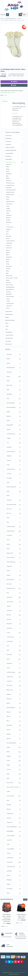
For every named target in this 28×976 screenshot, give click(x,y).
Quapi (7, 271)
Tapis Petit (14, 840)
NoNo (7, 261)
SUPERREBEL (14, 831)
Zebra (14, 893)
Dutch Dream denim (14, 504)
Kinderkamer (8, 156)
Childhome (14, 456)
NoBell (7, 259)
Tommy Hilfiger (14, 849)
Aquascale (14, 372)
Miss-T (14, 721)
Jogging (8, 208)
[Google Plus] (15, 961)
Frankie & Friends (10, 192)
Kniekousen (9, 222)
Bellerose (14, 416)
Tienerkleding (8, 332)
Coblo (14, 465)
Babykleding (8, 138)
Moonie (14, 730)
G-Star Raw (14, 535)
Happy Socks (14, 553)
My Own (14, 738)
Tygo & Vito (9, 305)
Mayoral (8, 250)
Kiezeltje (8, 220)
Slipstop (14, 809)
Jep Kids (14, 606)
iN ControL (14, 584)
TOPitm (8, 301)
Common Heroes (10, 185)
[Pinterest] (21, 961)
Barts (14, 398)
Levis (14, 646)
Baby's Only (14, 385)
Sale (6, 329)
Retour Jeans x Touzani (11, 278)
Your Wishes (14, 889)
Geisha (7, 197)
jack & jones (14, 597)
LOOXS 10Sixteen (10, 241)
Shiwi (14, 800)
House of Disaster (14, 562)
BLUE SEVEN (14, 425)
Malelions (14, 694)
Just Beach (8, 215)
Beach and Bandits (14, 407)
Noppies (14, 756)
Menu (2, 14)
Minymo (8, 252)
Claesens (14, 460)
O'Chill (7, 264)
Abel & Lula (8, 164)
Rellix (7, 273)
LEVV (7, 234)
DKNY (14, 496)
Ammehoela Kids (14, 368)
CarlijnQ (14, 438)
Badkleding (8, 173)
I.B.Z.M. (14, 571)
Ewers (14, 518)
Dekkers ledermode (14, 487)
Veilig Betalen (8, 933)
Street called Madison (14, 827)
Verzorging (8, 341)
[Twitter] (9, 961)
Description (5, 101)
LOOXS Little (9, 243)
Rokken (8, 280)
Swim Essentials (10, 296)
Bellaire (7, 178)
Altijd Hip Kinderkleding (7, 972)
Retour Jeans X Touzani (14, 787)
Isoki (14, 593)
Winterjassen (8, 344)
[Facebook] (6, 961)
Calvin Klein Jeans (14, 434)
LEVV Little (8, 236)
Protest (14, 769)
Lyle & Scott (9, 248)
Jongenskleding (9, 153)
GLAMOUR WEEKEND (10, 150)
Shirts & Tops (9, 285)
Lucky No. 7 (9, 245)
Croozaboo (14, 478)
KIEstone (8, 217)
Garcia (14, 540)
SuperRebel (9, 294)
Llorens (14, 668)
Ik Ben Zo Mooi (14, 580)
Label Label (14, 628)
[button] (25, 26)
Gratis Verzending (9, 945)
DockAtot (14, 500)
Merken (7, 317)
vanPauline (14, 871)
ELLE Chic (14, 509)
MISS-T (8, 255)
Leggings (8, 229)
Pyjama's (8, 268)
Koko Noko (14, 624)
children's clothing (9, 147)
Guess (7, 199)
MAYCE (14, 703)
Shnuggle (14, 805)
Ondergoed (8, 266)
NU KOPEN (15, 113)
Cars (14, 443)
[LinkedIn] (12, 961)
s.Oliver (14, 791)
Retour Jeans (9, 275)
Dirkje (14, 491)
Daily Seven (9, 187)
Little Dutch (14, 663)
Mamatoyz (14, 699)
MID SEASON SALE (10, 320)
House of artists (14, 557)
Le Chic (13, 92)
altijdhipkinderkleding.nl (14, 974)
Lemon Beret (14, 641)
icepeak (14, 575)
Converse (14, 474)
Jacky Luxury (9, 204)
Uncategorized (9, 338)
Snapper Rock (14, 814)
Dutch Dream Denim (11, 190)
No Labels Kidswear (14, 743)
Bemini (14, 421)
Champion (14, 447)
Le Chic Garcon (9, 227)
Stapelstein (14, 822)
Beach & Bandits (14, 403)
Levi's (7, 231)
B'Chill (7, 171)
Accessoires (8, 135)
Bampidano (14, 394)
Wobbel (14, 884)
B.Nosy (8, 169)
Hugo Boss (14, 566)
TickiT (14, 844)
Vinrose (8, 308)
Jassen (7, 206)
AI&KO (7, 166)
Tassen (8, 299)
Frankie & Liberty (10, 194)
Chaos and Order (14, 451)
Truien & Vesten (10, 303)
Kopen (15, 82)
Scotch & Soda (14, 796)
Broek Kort (8, 180)
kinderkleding (8, 159)
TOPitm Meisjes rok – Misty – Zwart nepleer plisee (21, 916)
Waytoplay (14, 880)
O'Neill (14, 765)
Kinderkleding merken (6, 92)
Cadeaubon (8, 141)
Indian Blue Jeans (10, 201)
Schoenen (8, 282)
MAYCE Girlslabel (14, 708)
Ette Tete (14, 513)
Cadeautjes (8, 144)
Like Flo (8, 238)
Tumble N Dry (14, 858)
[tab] (6, 101)
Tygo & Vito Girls (14, 866)
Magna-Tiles (14, 690)
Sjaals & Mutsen (10, 289)
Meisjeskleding (9, 314)
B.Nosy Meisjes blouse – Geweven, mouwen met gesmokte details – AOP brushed (6, 918)
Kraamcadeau (8, 311)
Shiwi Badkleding (10, 287)
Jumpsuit (8, 211)
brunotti (14, 429)
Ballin (7, 176)
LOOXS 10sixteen (14, 672)
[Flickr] (18, 961)
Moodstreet (9, 257)
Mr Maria (14, 734)
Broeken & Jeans (10, 183)
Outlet (6, 326)
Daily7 (14, 482)
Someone (8, 292)
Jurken (7, 213)
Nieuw (6, 323)
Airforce (14, 363)
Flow (14, 522)
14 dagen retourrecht (22, 934)
